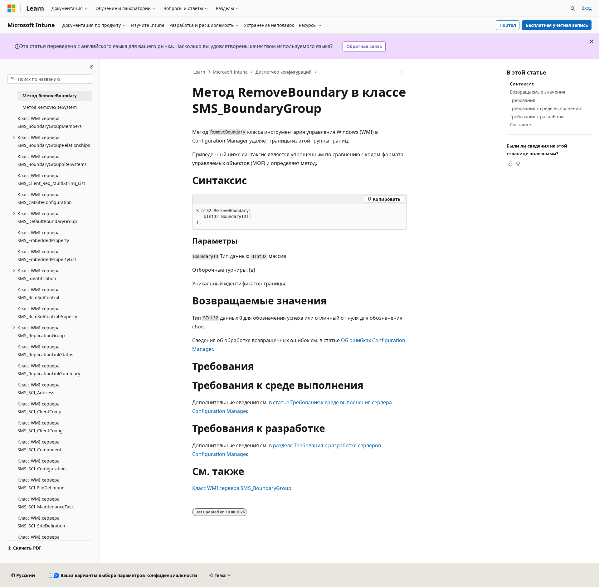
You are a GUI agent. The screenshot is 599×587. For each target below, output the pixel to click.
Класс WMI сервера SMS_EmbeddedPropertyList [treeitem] (46, 255)
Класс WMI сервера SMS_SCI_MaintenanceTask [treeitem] (45, 503)
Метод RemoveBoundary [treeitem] (49, 96)
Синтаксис (522, 84)
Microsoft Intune (230, 72)
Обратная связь (364, 46)
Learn (199, 72)
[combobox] (49, 79)
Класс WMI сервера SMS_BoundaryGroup (241, 488)
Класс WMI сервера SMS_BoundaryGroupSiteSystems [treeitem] (52, 160)
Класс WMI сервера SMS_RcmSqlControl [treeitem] (38, 293)
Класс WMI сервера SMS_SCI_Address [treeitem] (38, 388)
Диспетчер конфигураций (284, 72)
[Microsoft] (11, 8)
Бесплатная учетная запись (557, 25)
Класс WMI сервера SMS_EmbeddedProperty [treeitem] (43, 236)
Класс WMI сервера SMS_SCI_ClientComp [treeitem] (39, 408)
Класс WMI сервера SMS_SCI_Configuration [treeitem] (41, 465)
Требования (522, 100)
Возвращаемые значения (537, 92)
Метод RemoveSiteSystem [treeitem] (49, 107)
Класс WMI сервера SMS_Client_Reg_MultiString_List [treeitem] (51, 179)
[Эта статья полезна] (510, 163)
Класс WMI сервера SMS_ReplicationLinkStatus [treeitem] (45, 350)
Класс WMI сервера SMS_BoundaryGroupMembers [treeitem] (49, 122)
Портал (507, 25)
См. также (520, 125)
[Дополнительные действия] (401, 72)
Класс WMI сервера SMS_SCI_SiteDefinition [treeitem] (41, 522)
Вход (587, 8)
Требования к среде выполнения (545, 108)
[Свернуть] (91, 67)
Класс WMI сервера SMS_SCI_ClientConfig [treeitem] (40, 427)
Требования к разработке (537, 116)
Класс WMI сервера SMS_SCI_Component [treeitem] (39, 446)
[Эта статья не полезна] (518, 163)
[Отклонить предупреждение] (592, 41)
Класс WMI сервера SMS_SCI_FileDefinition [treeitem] (41, 484)
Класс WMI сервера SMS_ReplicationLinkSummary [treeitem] (48, 369)
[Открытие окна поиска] (573, 8)
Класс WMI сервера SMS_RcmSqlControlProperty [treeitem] (47, 312)
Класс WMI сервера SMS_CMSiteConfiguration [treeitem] (44, 198)
